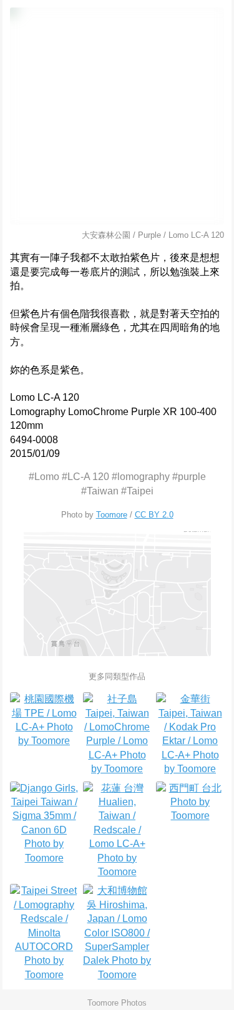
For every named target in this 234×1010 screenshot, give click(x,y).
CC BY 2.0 (154, 514)
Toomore (111, 514)
